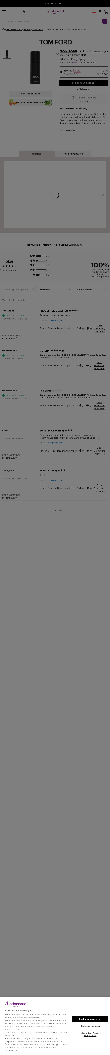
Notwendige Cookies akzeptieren (90, 1034)
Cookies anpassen (90, 1026)
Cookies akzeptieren (90, 1019)
